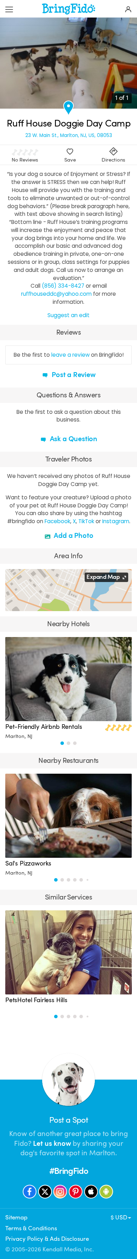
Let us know (52, 1143)
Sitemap (16, 1217)
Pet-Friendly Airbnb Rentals (43, 727)
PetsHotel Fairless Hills (36, 1000)
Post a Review (72, 374)
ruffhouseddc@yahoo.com (56, 293)
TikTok (86, 521)
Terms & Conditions (31, 1228)
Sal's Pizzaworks (28, 863)
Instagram (115, 521)
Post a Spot (68, 1120)
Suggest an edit (68, 315)
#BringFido (68, 1171)
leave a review (70, 354)
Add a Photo (72, 535)
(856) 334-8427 (63, 285)
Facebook (57, 521)
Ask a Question (72, 439)
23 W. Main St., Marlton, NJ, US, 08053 (68, 135)
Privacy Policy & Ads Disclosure (47, 1239)
